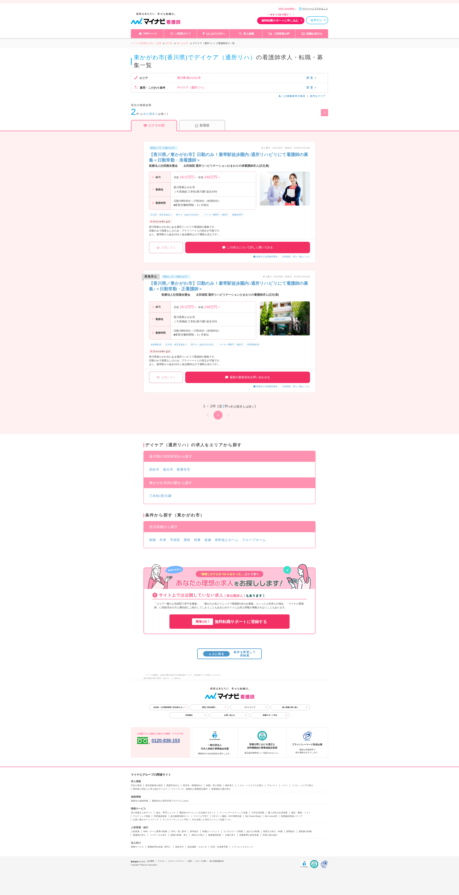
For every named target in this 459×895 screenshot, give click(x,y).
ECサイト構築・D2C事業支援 (227, 816)
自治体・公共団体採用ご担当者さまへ (168, 707)
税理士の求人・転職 (273, 831)
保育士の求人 (197, 835)
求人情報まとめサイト (141, 812)
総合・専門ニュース (166, 812)
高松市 (154, 469)
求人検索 (248, 33)
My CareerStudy (253, 816)
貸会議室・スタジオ (197, 847)
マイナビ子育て (201, 816)
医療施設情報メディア (291, 816)
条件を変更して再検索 (232, 654)
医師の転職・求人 (179, 835)
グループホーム (254, 540)
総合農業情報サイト (180, 816)
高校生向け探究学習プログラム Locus (170, 801)
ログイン (316, 20)
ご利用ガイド (183, 33)
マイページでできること (315, 8)
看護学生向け (172, 785)
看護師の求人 (139, 835)
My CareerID (271, 816)
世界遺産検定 (160, 816)
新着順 (204, 125)
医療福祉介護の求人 (221, 789)
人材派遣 (135, 831)
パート (284, 785)
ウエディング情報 (141, 816)
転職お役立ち (314, 33)
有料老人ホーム (226, 540)
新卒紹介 (194, 831)
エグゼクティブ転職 (233, 831)
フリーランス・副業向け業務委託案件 (189, 789)
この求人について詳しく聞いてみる (250, 247)
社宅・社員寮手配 (219, 847)
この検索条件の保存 (293, 96)
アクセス (161, 861)
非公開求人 (150, 113)
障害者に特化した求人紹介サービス (150, 789)
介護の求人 (230, 835)
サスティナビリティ (176, 861)
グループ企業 (200, 861)
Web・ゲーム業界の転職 (155, 831)
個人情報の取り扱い (290, 707)
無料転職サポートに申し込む (280, 20)
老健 (207, 540)
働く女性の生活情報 (277, 812)
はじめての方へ (215, 33)
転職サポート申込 (270, 715)
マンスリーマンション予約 (175, 819)
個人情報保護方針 (217, 861)
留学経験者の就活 (154, 785)
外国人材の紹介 (270, 835)
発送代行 (179, 847)
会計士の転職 (253, 831)
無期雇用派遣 (214, 835)
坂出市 (168, 469)
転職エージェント (211, 831)
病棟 (152, 540)
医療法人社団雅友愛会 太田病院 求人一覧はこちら (283, 256)
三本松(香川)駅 (160, 496)
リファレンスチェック (242, 847)
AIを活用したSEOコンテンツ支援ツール (211, 819)
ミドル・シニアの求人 (302, 785)
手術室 (175, 540)
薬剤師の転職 (305, 831)
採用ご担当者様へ (287, 9)
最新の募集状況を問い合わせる (250, 377)
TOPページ (150, 33)
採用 (190, 861)
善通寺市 (183, 469)
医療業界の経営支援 (249, 835)
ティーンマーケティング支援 (234, 812)
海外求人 (229, 785)
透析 (187, 540)
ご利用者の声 (281, 33)
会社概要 (150, 861)
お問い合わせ (229, 715)
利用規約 (189, 715)
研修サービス (137, 847)
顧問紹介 (290, 831)
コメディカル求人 (158, 835)
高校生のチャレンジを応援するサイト (197, 812)
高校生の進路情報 (139, 801)
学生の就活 (136, 785)
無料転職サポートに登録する (231, 621)
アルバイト (272, 785)
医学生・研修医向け (192, 785)
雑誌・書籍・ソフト (301, 812)
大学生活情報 (257, 812)
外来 (163, 540)
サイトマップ (249, 707)
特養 (197, 540)
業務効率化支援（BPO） (159, 847)
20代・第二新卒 (178, 831)
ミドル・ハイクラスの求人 (250, 785)
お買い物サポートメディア (146, 819)
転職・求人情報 (213, 785)
